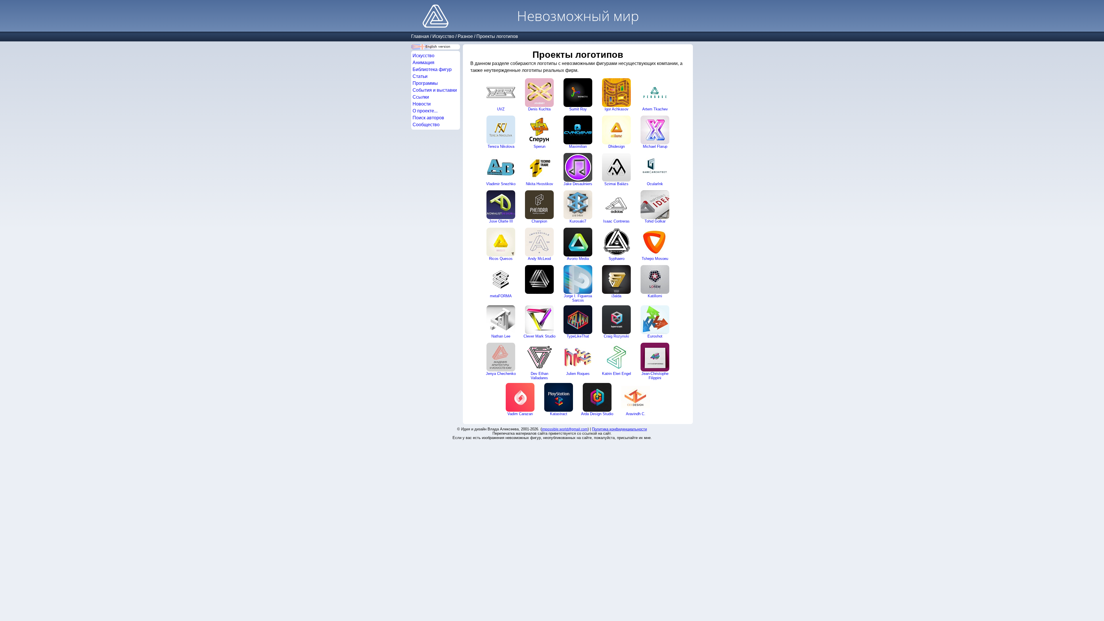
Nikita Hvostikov (539, 184)
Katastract (558, 414)
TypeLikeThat (578, 336)
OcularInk (655, 184)
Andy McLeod (539, 258)
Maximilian (578, 146)
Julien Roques (578, 373)
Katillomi (655, 296)
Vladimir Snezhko (500, 184)
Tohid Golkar (655, 221)
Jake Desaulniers (578, 184)
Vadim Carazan (520, 414)
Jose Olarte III (501, 221)
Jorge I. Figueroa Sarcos (578, 298)
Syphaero (616, 258)
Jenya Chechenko (501, 373)
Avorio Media (578, 258)
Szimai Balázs (616, 184)
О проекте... (425, 110)
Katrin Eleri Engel (616, 373)
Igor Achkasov (616, 109)
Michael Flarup (655, 146)
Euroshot (654, 336)
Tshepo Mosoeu (655, 258)
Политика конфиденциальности (619, 429)
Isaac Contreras (616, 221)
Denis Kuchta (539, 109)
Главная (420, 36)
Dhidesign (616, 146)
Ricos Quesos (501, 258)
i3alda (616, 296)
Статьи (420, 76)
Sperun (539, 146)
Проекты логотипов (497, 36)
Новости (422, 103)
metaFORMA (501, 296)
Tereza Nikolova (501, 146)
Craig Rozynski (616, 336)
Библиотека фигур (432, 69)
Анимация (423, 62)
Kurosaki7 (578, 221)
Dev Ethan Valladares (539, 375)
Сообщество (426, 124)
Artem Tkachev (655, 109)
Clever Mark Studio (539, 336)
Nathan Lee (500, 336)
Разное (465, 36)
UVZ (501, 109)
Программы (425, 83)
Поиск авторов (428, 117)
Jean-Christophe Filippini (654, 375)
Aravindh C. (635, 414)
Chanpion (539, 221)
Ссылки (421, 97)
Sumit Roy (578, 109)
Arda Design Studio (597, 414)
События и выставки (435, 90)
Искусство (443, 36)
